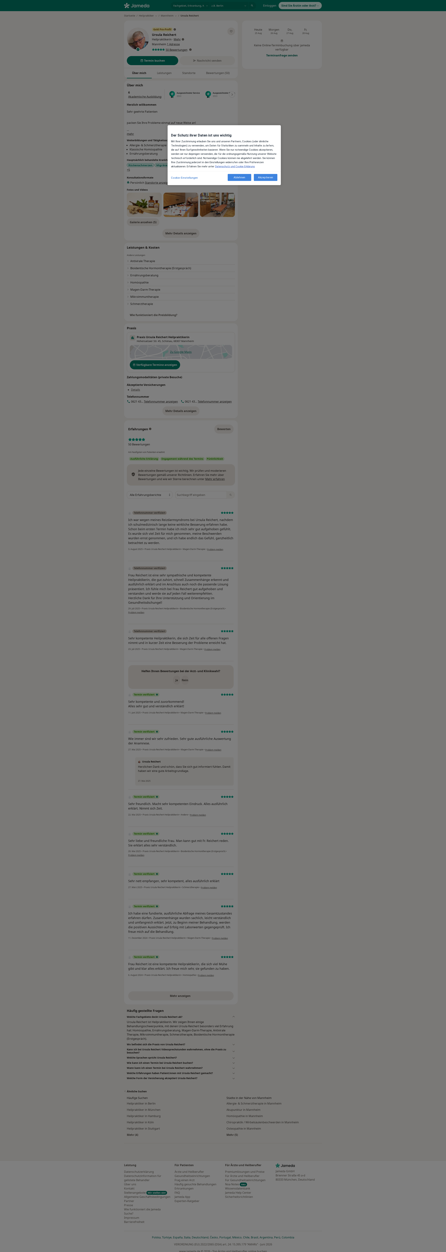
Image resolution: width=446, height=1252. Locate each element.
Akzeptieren (265, 177)
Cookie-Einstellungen (184, 177)
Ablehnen (239, 177)
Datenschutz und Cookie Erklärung (235, 166)
